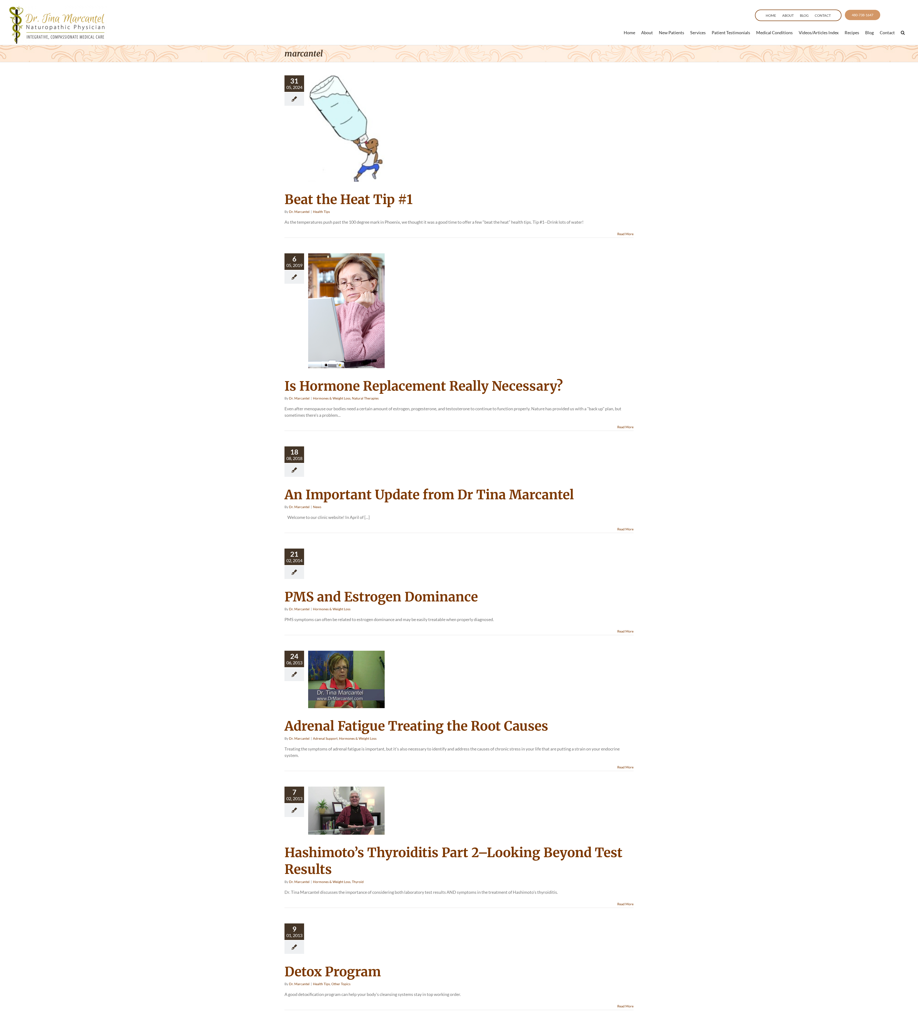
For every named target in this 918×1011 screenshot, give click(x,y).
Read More (625, 234)
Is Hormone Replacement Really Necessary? (423, 386)
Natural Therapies (365, 398)
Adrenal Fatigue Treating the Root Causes (416, 726)
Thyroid (358, 882)
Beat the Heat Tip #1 (348, 199)
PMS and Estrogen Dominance (381, 597)
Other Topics (340, 984)
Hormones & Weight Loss (331, 398)
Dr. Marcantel (299, 212)
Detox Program (332, 972)
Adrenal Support (325, 738)
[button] (903, 32)
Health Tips (321, 212)
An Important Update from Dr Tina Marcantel (429, 495)
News (317, 507)
